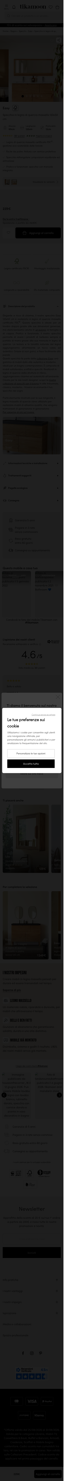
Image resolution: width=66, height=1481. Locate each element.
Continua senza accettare (43, 714)
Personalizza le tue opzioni (30, 753)
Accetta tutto (31, 763)
